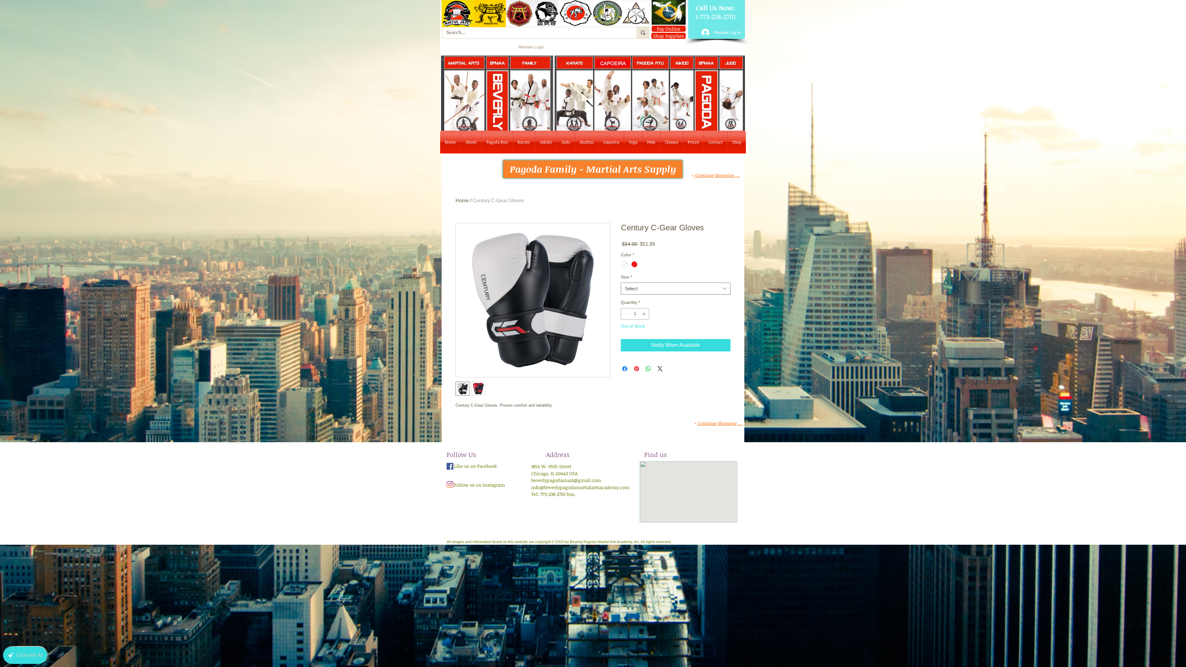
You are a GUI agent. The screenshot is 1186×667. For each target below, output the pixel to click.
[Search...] (643, 32)
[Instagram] (450, 484)
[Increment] (644, 313)
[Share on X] (660, 368)
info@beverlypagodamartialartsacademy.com (580, 487)
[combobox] (675, 289)
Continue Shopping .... (717, 175)
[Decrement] (625, 313)
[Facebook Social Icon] (450, 466)
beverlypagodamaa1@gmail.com (566, 480)
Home (462, 200)
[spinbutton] (635, 313)
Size (626, 277)
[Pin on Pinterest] (636, 368)
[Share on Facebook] (625, 368)
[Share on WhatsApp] (648, 368)
